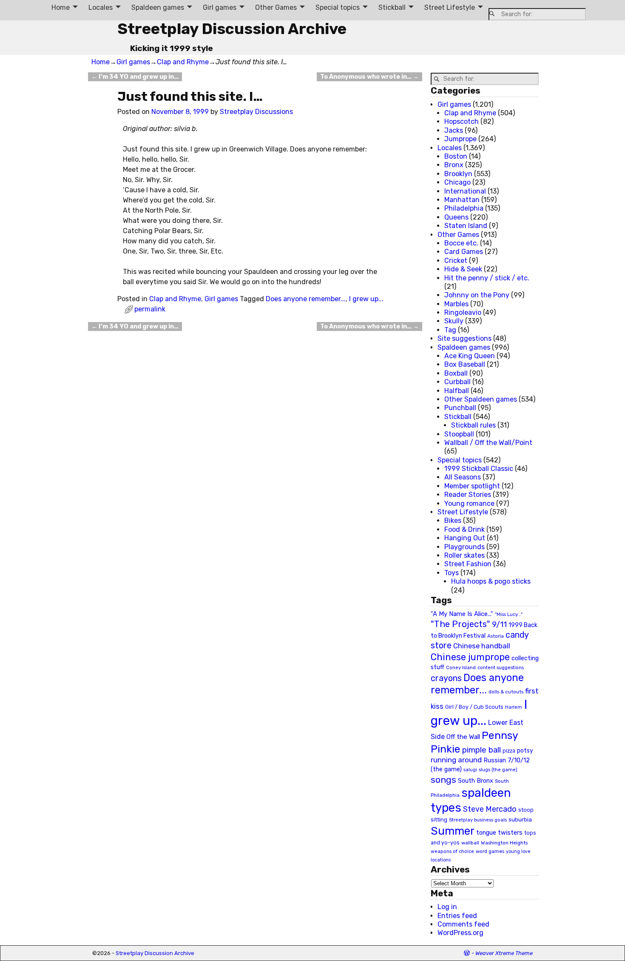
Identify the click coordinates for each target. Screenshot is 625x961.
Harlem (513, 707)
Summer (452, 830)
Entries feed (457, 916)
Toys (451, 573)
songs (443, 779)
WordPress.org (460, 933)
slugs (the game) (498, 770)
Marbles (456, 304)
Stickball (392, 7)
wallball (470, 843)
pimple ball (481, 750)
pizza (509, 751)
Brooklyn (458, 174)
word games (490, 851)
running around (456, 760)
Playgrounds (464, 547)
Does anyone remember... (306, 299)
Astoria (495, 636)
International (465, 191)
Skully (453, 321)
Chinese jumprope (470, 657)
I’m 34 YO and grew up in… (135, 76)
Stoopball (459, 434)
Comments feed (463, 924)
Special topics (337, 7)
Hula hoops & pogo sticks (491, 581)
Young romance (469, 503)
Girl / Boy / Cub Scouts (474, 707)
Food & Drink (464, 529)
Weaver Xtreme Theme (504, 953)
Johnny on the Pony (476, 295)
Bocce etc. (461, 243)
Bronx (453, 165)
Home (60, 7)
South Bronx (475, 780)
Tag (450, 330)
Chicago (457, 182)
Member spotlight (472, 486)
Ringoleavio (462, 312)
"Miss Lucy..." (509, 614)
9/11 (499, 624)
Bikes (452, 520)
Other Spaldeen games (480, 399)
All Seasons (462, 477)
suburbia (520, 819)
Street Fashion (467, 564)
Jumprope (460, 139)
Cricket (455, 261)
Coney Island (461, 667)
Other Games (276, 7)
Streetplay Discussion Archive (232, 29)
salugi (470, 770)
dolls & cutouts (506, 692)
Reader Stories (467, 494)
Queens (456, 217)
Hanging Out (464, 538)
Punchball (460, 408)
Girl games (219, 7)
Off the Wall (463, 737)
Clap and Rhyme (183, 62)
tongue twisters (499, 832)
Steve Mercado (490, 808)
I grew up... (366, 299)
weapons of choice (452, 851)
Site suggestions (464, 338)
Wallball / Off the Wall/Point (488, 443)
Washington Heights (504, 843)
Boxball (456, 373)
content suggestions (500, 667)
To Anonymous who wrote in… (369, 76)
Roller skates (464, 555)
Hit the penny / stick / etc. (486, 278)
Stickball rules (473, 425)
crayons (446, 678)
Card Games (463, 252)
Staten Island (465, 226)
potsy (525, 750)
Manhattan (462, 200)
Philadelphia (463, 208)
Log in (447, 907)
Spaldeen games (157, 7)
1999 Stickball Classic (478, 469)
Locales (100, 7)
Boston (455, 156)
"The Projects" (460, 624)
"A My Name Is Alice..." (462, 614)
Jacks (453, 130)
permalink (149, 309)
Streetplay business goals (478, 820)
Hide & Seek (463, 269)
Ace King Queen (469, 356)
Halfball (456, 391)
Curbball (457, 382)
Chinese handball (481, 646)
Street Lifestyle (449, 7)
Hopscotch (461, 121)
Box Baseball (464, 364)
